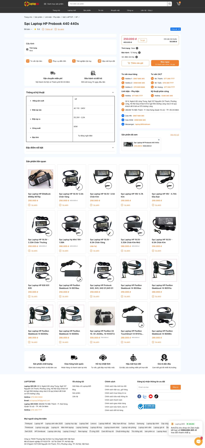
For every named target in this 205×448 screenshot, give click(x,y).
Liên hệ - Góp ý (146, 10)
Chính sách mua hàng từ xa (115, 393)
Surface (131, 423)
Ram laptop (82, 431)
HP (76, 17)
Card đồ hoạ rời (108, 431)
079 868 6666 (139, 87)
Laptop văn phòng (129, 427)
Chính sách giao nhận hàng (115, 403)
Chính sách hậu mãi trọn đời (115, 386)
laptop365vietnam (142, 124)
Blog (74, 390)
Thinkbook (29, 427)
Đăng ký (175, 387)
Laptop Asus (162, 431)
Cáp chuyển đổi (167, 423)
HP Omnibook (40, 431)
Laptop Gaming (82, 427)
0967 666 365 (139, 79)
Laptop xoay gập (42, 427)
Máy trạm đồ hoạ (119, 423)
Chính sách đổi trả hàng (114, 410)
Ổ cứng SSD (94, 431)
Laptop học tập (71, 423)
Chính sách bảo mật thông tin (116, 396)
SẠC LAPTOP (68, 17)
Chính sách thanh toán (113, 400)
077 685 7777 (137, 96)
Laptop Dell (83, 423)
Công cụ (130, 10)
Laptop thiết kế (105, 423)
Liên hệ (75, 396)
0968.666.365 (187, 430)
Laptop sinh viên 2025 (54, 423)
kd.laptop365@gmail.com (40, 400)
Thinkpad (28, 423)
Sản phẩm (87, 10)
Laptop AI (55, 427)
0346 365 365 (167, 96)
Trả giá (142, 40)
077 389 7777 (169, 79)
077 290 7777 (169, 87)
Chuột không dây (122, 431)
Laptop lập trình (153, 423)
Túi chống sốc (137, 431)
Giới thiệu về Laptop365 (81, 386)
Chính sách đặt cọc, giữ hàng (116, 390)
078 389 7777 (168, 83)
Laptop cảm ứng (54, 431)
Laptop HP (39, 423)
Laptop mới (72, 10)
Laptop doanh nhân (111, 427)
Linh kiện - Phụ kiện (52, 17)
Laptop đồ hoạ (96, 427)
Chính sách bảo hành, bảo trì (116, 407)
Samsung (140, 423)
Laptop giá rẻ (159, 427)
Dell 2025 (28, 431)
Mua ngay (165, 63)
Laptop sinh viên (144, 427)
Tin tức (100, 10)
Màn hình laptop (67, 427)
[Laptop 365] (31, 4)
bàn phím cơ (149, 431)
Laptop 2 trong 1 (69, 431)
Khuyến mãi (115, 10)
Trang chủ (56, 10)
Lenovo (93, 423)
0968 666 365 (139, 83)
